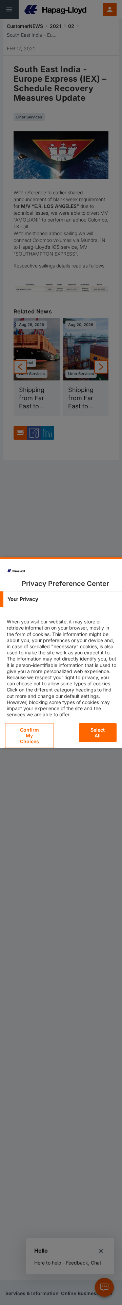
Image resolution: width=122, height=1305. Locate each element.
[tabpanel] (61, 674)
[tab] (61, 599)
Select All (97, 732)
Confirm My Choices (29, 735)
